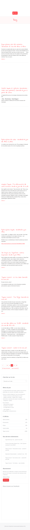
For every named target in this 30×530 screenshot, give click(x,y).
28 (16, 365)
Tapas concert (6, 431)
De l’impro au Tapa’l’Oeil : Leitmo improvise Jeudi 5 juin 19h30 (12, 254)
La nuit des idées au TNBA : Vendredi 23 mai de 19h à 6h (14, 324)
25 (9, 365)
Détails (2, 59)
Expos (4, 425)
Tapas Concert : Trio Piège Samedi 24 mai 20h (14, 298)
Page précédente (7, 368)
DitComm (6, 526)
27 (14, 365)
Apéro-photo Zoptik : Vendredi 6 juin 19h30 (13, 231)
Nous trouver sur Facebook (11, 486)
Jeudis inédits (6, 428)
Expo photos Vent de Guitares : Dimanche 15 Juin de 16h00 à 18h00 (13, 45)
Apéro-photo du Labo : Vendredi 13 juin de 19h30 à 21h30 (14, 140)
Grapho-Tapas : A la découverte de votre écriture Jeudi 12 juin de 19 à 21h (14, 185)
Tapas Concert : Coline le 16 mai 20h (14, 348)
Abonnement (7, 468)
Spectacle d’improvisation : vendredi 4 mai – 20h (16, 454)
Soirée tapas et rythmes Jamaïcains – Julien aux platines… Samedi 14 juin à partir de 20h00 (14, 90)
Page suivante (14, 368)
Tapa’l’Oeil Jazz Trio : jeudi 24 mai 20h (13, 439)
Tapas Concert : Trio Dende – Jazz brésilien (15, 463)
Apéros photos (6, 419)
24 (7, 365)
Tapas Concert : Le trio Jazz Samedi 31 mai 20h (14, 278)
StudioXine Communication (14, 526)
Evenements (5, 422)
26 (11, 365)
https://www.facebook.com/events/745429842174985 (13, 243)
